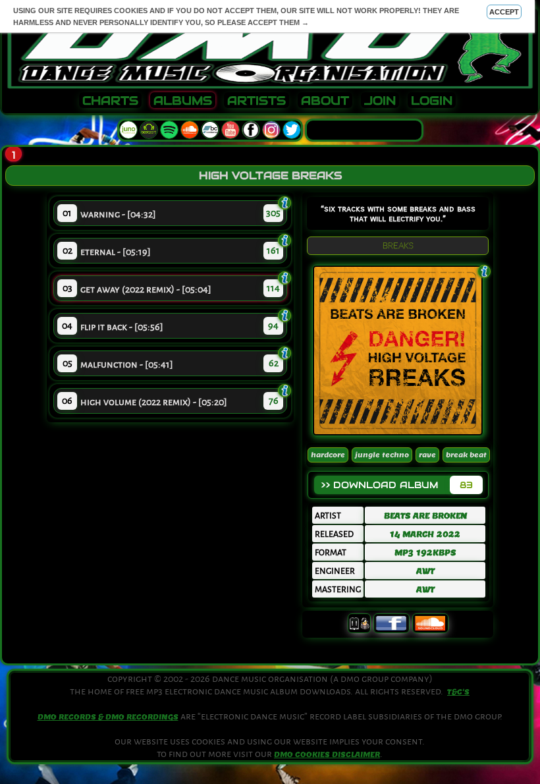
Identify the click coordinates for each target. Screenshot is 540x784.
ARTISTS (256, 101)
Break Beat (466, 455)
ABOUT (325, 101)
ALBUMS (182, 101)
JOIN (380, 101)
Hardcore (328, 455)
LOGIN (431, 101)
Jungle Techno (382, 455)
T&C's (458, 691)
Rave (427, 455)
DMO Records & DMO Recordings (108, 716)
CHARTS (110, 101)
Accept (504, 12)
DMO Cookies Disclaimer (327, 754)
